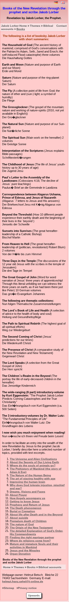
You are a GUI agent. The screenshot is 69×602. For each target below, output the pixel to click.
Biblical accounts (50, 567)
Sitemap (9, 588)
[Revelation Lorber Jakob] (63, 3)
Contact (61, 25)
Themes (19, 567)
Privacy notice (27, 588)
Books (31, 567)
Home (7, 567)
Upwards (33, 595)
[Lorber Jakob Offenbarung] (56, 3)
